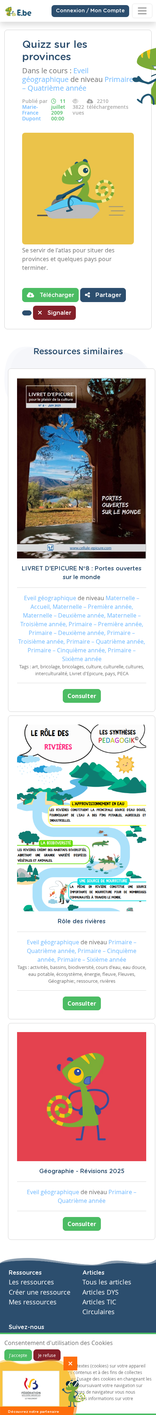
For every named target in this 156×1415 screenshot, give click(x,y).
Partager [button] (107, 295)
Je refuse (47, 1355)
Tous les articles (106, 1282)
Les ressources (31, 1282)
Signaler (58, 313)
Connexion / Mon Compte (90, 10)
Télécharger (56, 295)
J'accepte (18, 1355)
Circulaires (98, 1312)
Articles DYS (100, 1292)
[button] (27, 312)
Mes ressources (33, 1302)
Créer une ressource (39, 1292)
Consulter (81, 696)
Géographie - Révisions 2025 (81, 1171)
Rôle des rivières (82, 921)
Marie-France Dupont (31, 112)
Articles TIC (99, 1302)
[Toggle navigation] (142, 11)
